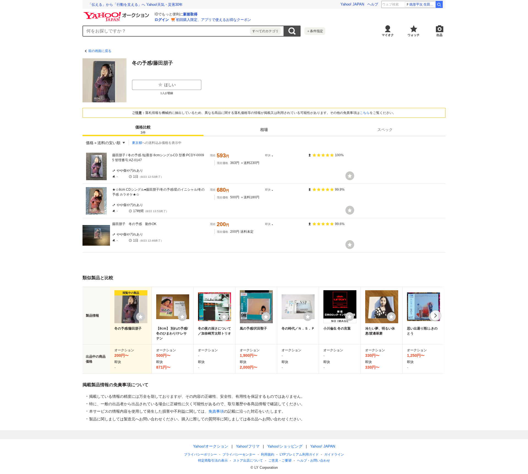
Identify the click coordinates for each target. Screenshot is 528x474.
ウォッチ (414, 35)
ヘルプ (372, 4)
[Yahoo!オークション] (117, 13)
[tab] (143, 129)
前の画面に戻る (99, 51)
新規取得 (190, 14)
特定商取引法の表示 (213, 460)
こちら (365, 113)
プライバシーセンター (238, 454)
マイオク (388, 35)
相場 (264, 129)
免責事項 (216, 411)
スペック (385, 129)
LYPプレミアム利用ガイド (299, 454)
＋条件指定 (315, 31)
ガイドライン (334, 454)
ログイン (162, 20)
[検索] (439, 4)
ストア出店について (248, 460)
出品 (439, 35)
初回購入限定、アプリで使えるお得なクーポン (213, 20)
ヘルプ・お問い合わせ (313, 460)
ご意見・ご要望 (280, 460)
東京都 (137, 142)
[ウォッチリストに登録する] (140, 316)
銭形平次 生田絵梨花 (422, 4)
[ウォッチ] (349, 175)
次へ (435, 315)
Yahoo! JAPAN (352, 4)
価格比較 (143, 130)
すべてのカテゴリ (265, 31)
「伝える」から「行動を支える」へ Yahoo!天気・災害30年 (135, 4)
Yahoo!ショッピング (284, 446)
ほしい (170, 85)
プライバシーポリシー (200, 454)
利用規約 (267, 454)
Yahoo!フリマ (248, 446)
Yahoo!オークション (210, 446)
